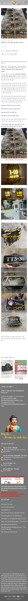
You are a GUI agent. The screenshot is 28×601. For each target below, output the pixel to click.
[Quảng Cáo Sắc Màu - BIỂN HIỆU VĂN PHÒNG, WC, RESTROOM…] (14, 2)
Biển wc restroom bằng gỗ (12, 589)
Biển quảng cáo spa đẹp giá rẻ (9, 524)
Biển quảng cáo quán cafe (7, 575)
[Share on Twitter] (8, 54)
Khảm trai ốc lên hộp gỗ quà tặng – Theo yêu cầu (14, 521)
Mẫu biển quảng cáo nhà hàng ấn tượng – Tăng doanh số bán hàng (13, 528)
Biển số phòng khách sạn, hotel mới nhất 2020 (6, 376)
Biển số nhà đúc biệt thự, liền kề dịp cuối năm (13, 513)
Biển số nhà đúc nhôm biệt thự (9, 532)
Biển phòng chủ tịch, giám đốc (9, 112)
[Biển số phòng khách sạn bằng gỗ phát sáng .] (21, 367)
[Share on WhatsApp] (2, 54)
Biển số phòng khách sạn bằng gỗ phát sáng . (20, 376)
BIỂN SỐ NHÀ (15, 50)
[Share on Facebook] (5, 54)
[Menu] (2, 2)
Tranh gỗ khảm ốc (5, 510)
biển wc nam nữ (11, 587)
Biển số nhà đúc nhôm (9, 89)
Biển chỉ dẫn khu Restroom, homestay (11, 581)
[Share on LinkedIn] (16, 54)
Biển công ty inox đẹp (6, 504)
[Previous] (1, 371)
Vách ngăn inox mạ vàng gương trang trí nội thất (13, 518)
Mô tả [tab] (2, 63)
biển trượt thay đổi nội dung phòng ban (15, 579)
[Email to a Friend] (10, 54)
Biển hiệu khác (10, 40)
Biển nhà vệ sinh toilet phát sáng (9, 115)
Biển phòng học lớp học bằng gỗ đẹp (10, 109)
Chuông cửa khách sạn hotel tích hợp (10, 105)
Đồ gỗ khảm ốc (7, 574)
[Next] (27, 371)
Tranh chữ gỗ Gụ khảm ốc (7, 507)
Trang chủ (3, 40)
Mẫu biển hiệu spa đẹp (18, 574)
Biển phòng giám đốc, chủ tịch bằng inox (11, 515)
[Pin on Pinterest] (13, 54)
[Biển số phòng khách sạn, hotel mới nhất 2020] (7, 367)
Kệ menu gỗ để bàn (9, 585)
